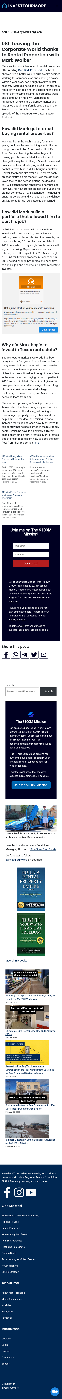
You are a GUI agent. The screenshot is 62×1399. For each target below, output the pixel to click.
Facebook (7, 1317)
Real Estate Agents (12, 1240)
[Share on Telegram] (24, 654)
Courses (6, 1338)
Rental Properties (11, 1228)
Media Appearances (12, 1299)
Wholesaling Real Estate (14, 1234)
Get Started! (31, 563)
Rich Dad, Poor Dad (30, 70)
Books (5, 1344)
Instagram (7, 1311)
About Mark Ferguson (13, 1292)
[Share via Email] (43, 654)
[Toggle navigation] (57, 6)
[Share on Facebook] (6, 654)
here (36, 442)
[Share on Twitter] (34, 654)
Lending (6, 1351)
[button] (31, 785)
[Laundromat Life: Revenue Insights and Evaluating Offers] (27, 1017)
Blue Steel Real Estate (43, 849)
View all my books (16, 960)
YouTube (6, 1305)
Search (9, 685)
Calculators (8, 1357)
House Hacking (10, 1265)
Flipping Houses (10, 1221)
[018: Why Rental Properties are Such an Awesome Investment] (16, 502)
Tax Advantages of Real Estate (18, 1259)
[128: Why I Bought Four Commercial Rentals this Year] (16, 466)
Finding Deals (9, 1253)
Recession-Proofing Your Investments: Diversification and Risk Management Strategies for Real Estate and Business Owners (29, 1070)
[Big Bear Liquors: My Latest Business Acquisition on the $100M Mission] (27, 1126)
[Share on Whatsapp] (15, 654)
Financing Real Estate (13, 1246)
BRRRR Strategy (10, 1271)
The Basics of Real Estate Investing (20, 1215)
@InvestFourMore (16, 859)
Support (6, 1363)
